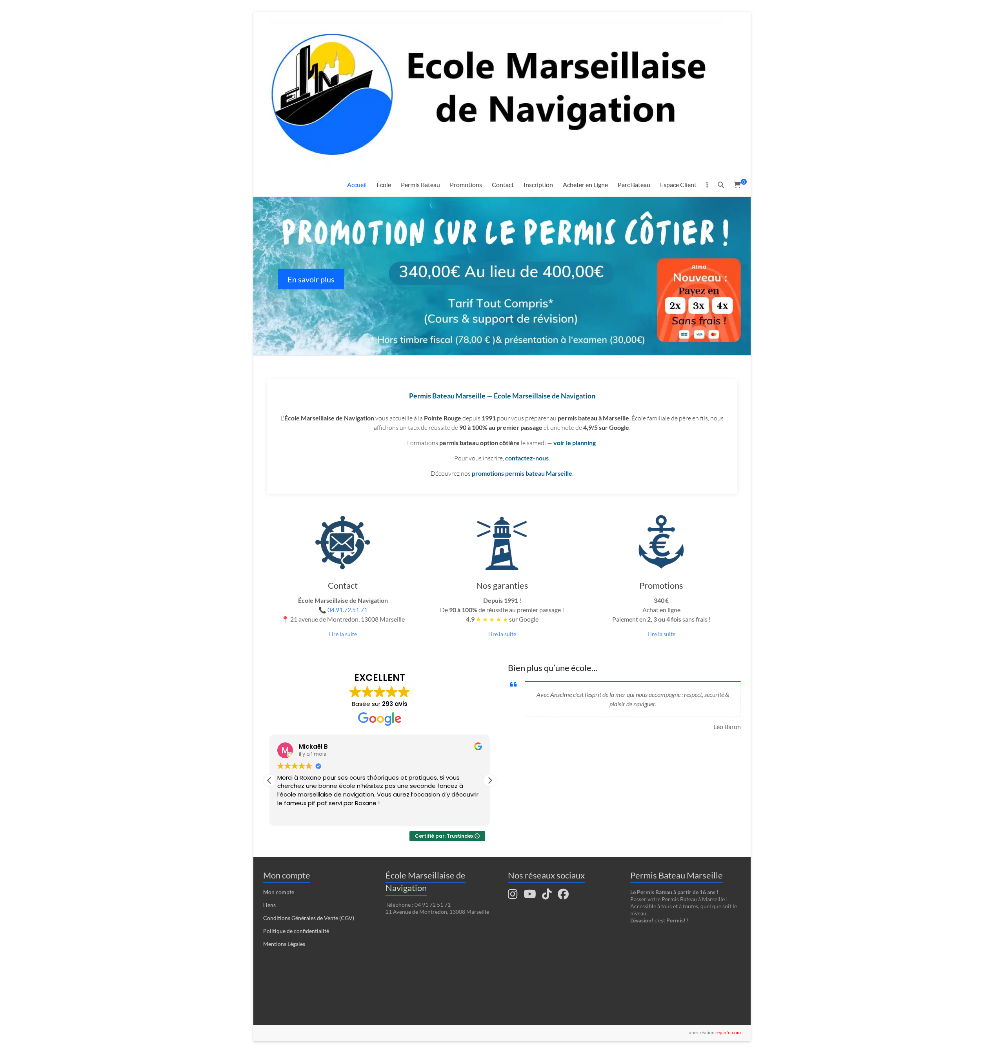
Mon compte (278, 892)
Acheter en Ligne (585, 184)
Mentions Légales (284, 943)
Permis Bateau (420, 184)
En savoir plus (311, 279)
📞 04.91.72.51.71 (342, 609)
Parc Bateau (634, 184)
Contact (503, 184)
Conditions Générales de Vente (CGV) (308, 918)
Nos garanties (502, 585)
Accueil (357, 184)
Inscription (538, 184)
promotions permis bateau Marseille (522, 473)
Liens (269, 905)
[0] (737, 185)
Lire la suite (343, 634)
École (383, 184)
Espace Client (678, 184)
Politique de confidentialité (296, 931)
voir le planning (574, 442)
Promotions (466, 184)
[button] (490, 780)
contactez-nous (527, 458)
